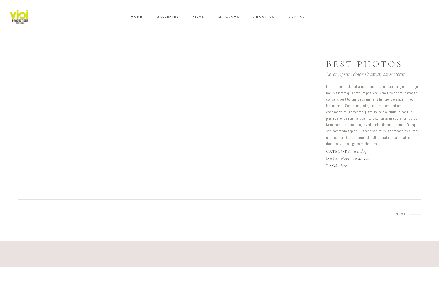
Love (344, 165)
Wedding (360, 151)
